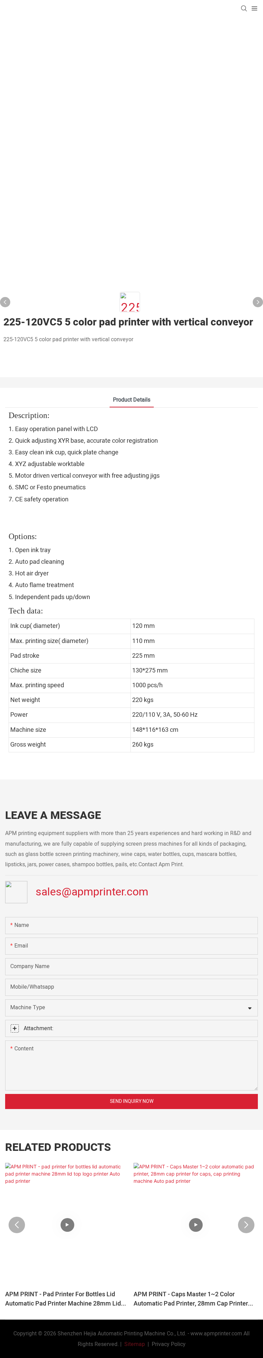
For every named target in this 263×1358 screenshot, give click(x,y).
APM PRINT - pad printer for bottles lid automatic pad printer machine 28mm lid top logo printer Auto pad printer (63, 1299)
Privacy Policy (169, 1344)
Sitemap (134, 1344)
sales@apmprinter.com (92, 891)
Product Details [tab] (131, 400)
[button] (17, 1225)
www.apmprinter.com (216, 1334)
